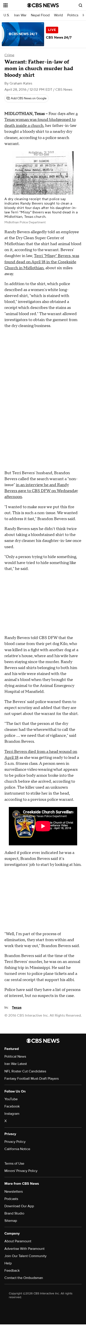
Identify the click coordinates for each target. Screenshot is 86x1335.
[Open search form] (80, 5)
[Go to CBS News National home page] (43, 5)
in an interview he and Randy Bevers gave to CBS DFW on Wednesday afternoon (41, 490)
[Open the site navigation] (15, 5)
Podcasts (11, 1199)
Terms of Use (14, 1163)
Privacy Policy (15, 1141)
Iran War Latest (15, 1064)
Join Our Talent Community (25, 1256)
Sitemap (10, 1220)
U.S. (7, 15)
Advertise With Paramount (24, 1248)
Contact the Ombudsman (23, 1278)
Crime (9, 55)
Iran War (20, 15)
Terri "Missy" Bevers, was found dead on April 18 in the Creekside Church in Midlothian (41, 261)
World (58, 15)
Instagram (11, 1113)
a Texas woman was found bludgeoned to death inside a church (41, 119)
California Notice (17, 1149)
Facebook (12, 1106)
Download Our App (19, 1206)
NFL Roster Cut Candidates (25, 1071)
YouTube (11, 1099)
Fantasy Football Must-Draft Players (31, 1078)
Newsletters (13, 1191)
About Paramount (17, 1241)
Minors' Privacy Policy (20, 1171)
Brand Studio (14, 1213)
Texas (16, 1007)
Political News (15, 1056)
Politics (72, 15)
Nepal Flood (40, 15)
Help (8, 1263)
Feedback (12, 1270)
